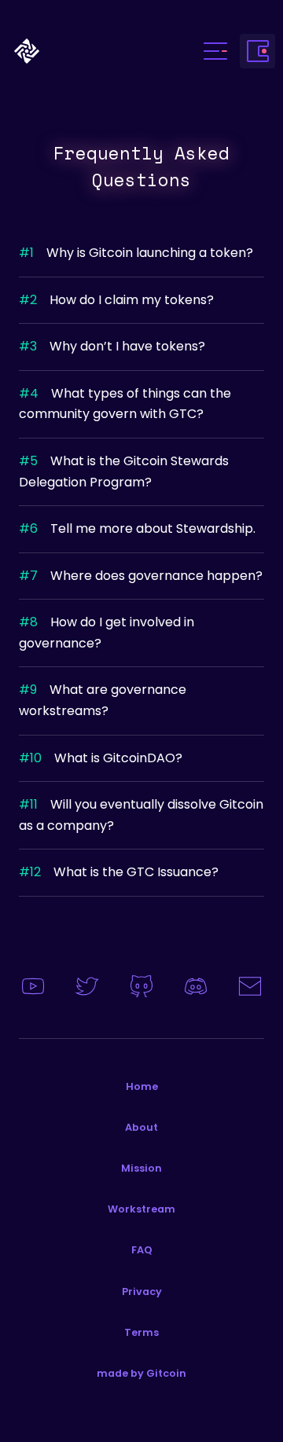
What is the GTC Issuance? (119, 872)
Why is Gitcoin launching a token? (136, 253)
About (141, 1127)
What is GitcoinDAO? (100, 758)
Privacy (142, 1291)
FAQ (142, 1250)
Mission (141, 1168)
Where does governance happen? (141, 576)
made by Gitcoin (141, 1373)
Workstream (141, 1209)
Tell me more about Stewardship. (137, 528)
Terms (141, 1332)
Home (142, 1086)
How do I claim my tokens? (116, 300)
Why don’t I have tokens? (112, 346)
